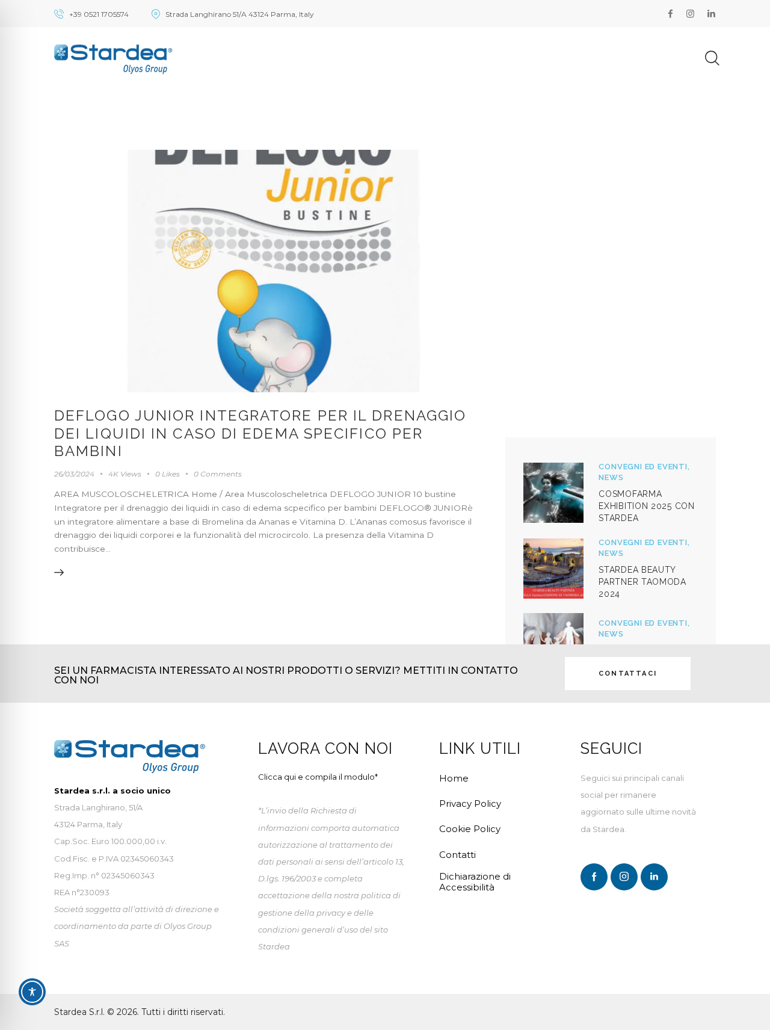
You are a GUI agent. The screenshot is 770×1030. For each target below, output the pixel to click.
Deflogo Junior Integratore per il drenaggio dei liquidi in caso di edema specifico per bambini (260, 433)
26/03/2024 (74, 473)
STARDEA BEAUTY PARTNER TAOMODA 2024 (642, 582)
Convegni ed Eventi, (644, 466)
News (611, 477)
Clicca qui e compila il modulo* (318, 777)
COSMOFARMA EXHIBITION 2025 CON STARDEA (646, 506)
